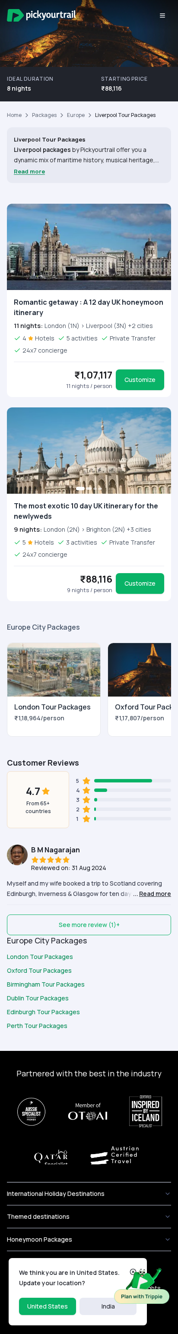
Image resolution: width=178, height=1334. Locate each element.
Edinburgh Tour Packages (43, 1012)
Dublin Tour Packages (38, 998)
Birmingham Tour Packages (46, 984)
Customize (140, 379)
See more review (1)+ (89, 925)
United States (47, 1306)
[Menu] (162, 15)
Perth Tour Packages (37, 1026)
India (108, 1306)
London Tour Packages (40, 956)
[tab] (80, 488)
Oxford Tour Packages (39, 970)
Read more (29, 171)
